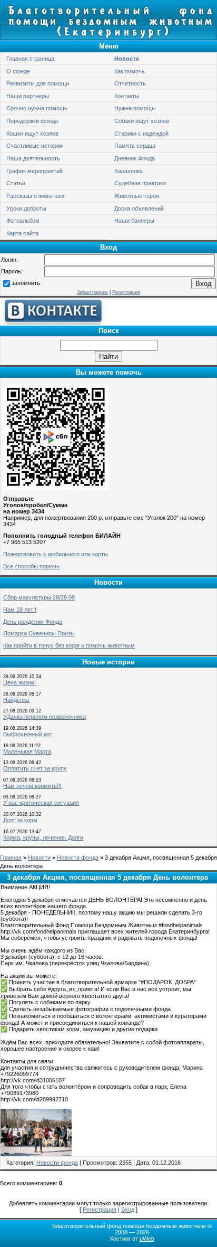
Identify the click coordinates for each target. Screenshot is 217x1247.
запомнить (26, 283)
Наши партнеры (27, 96)
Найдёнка (16, 700)
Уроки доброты (26, 208)
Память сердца (134, 145)
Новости (126, 58)
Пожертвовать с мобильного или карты (55, 554)
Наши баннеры (134, 220)
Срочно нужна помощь (36, 108)
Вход (127, 1209)
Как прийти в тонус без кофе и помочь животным (69, 645)
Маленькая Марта (27, 751)
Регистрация (126, 292)
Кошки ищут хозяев (32, 133)
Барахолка (128, 171)
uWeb (147, 1238)
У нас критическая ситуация (41, 802)
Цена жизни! (19, 682)
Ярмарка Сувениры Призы (39, 633)
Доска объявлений (139, 208)
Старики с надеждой (141, 133)
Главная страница (30, 58)
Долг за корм (20, 820)
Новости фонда (77, 857)
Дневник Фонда (134, 158)
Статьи (15, 183)
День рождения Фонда (32, 621)
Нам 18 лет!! (19, 609)
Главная (11, 857)
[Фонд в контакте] (52, 323)
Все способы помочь (31, 566)
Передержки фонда (32, 121)
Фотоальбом (23, 220)
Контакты (126, 96)
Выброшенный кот (27, 734)
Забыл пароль (92, 292)
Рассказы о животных (35, 196)
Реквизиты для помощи (37, 83)
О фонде (18, 71)
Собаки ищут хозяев (141, 121)
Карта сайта (22, 233)
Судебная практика (140, 183)
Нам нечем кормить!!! (32, 786)
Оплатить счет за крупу (35, 768)
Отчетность (130, 83)
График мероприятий (34, 171)
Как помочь (129, 71)
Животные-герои (136, 196)
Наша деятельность (33, 158)
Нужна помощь (134, 108)
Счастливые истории (34, 145)
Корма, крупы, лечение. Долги (43, 837)
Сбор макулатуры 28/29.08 (39, 597)
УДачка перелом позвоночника (44, 716)
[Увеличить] (36, 1154)
